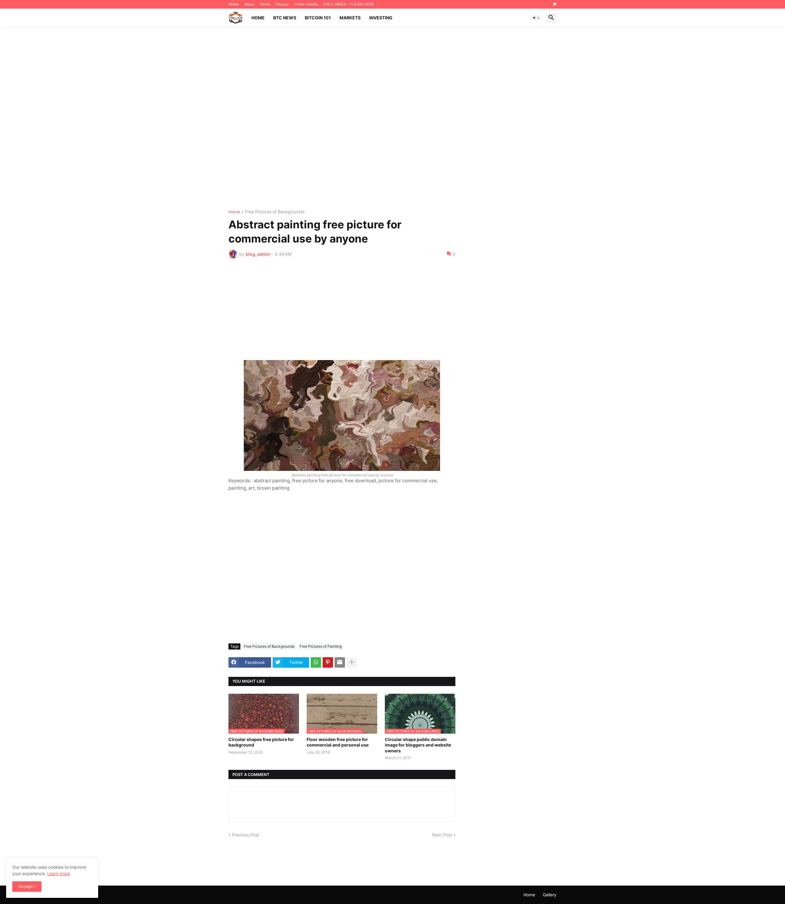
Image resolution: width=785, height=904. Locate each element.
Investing (380, 17)
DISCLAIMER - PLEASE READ (348, 4)
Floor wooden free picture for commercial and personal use (338, 742)
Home (233, 4)
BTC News (284, 17)
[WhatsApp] (316, 662)
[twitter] (555, 4)
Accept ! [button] (26, 886)
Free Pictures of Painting (321, 646)
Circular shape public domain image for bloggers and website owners (418, 745)
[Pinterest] (328, 662)
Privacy (282, 4)
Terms (265, 4)
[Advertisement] (392, 118)
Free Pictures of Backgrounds (274, 212)
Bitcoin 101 (318, 17)
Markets (350, 17)
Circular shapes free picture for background (261, 742)
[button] (536, 18)
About (249, 4)
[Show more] (352, 662)
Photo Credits (306, 4)
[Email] (340, 662)
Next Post (442, 834)
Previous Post (245, 834)
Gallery (550, 894)
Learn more (58, 873)
